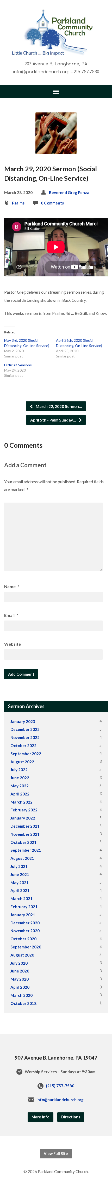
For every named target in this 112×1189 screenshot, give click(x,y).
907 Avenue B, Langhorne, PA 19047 (56, 1057)
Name (12, 586)
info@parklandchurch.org (60, 1099)
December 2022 (25, 729)
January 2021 (22, 914)
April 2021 (19, 890)
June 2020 (19, 971)
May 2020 (19, 979)
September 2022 (25, 753)
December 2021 (25, 826)
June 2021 (19, 874)
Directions (70, 1117)
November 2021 (25, 834)
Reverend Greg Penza (69, 192)
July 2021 (19, 866)
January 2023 (22, 721)
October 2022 (23, 745)
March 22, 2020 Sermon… (58, 406)
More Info (40, 1117)
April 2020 (19, 987)
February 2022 (24, 809)
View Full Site (56, 1153)
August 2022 (22, 761)
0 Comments (52, 203)
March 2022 (21, 802)
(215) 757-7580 (60, 1085)
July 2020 (19, 963)
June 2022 (19, 777)
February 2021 (24, 906)
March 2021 (21, 898)
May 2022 (19, 785)
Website (12, 643)
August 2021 (22, 858)
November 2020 (25, 930)
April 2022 (19, 794)
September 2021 (25, 850)
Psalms (18, 203)
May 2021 (19, 882)
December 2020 (25, 922)
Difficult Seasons (18, 365)
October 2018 (23, 1003)
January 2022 (22, 818)
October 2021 (23, 842)
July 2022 (19, 769)
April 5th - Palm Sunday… (53, 420)
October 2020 (23, 938)
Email (11, 615)
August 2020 (22, 955)
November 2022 (25, 737)
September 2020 (25, 947)
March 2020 (21, 995)
